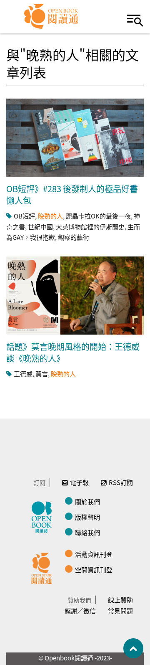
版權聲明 (87, 517)
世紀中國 (40, 226)
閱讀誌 (43, 516)
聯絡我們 (87, 532)
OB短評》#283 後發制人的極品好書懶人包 (72, 194)
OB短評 (24, 215)
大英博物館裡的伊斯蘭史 (90, 226)
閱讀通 (43, 567)
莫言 (41, 373)
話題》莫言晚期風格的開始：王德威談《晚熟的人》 (73, 352)
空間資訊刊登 (93, 569)
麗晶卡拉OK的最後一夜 (98, 215)
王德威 (23, 373)
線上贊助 (120, 599)
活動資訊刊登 (93, 554)
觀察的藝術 (73, 237)
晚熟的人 (50, 215)
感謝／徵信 (80, 610)
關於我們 (87, 501)
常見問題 (120, 610)
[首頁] (51, 16)
